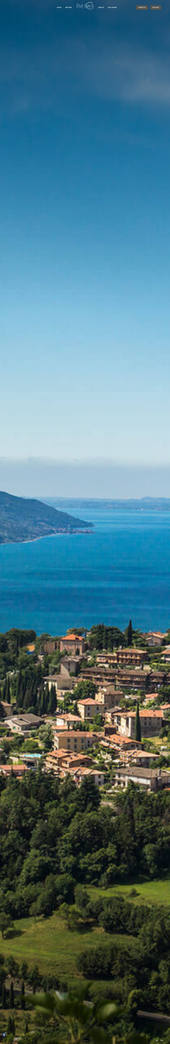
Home (59, 7)
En (162, 1040)
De (157, 1040)
